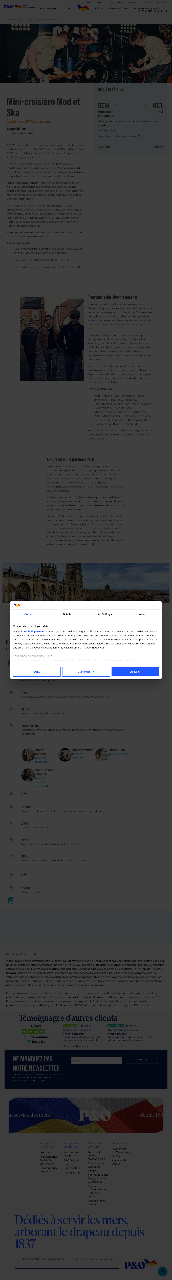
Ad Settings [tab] (105, 614)
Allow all (135, 671)
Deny (37, 671)
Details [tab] (67, 614)
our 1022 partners (34, 631)
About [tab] (142, 614)
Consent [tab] (29, 614)
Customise (84, 671)
